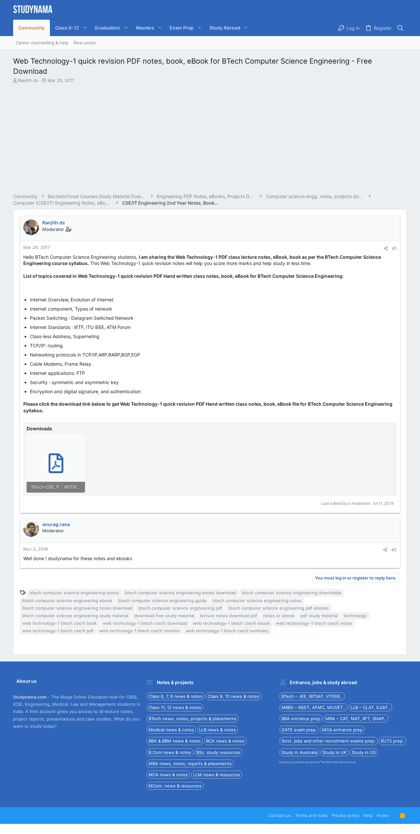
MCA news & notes (168, 774)
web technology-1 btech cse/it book (59, 623)
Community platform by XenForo (317, 762)
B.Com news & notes (170, 752)
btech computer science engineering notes (257, 600)
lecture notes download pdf (228, 615)
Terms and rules (311, 815)
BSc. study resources (218, 752)
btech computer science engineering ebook (67, 600)
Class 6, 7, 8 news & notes (175, 696)
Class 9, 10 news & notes (233, 696)
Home (383, 815)
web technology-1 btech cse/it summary (227, 630)
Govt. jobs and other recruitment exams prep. (329, 740)
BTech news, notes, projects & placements (192, 718)
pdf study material (319, 615)
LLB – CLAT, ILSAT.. (370, 707)
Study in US (364, 752)
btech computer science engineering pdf (180, 608)
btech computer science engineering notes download (77, 608)
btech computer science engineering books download (180, 592)
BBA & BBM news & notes (175, 740)
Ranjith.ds (28, 80)
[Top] (394, 815)
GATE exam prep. (299, 729)
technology (355, 615)
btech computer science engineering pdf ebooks (278, 608)
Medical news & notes (171, 729)
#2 (394, 549)
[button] (69, 28)
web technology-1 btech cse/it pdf (58, 630)
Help (368, 815)
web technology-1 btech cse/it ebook (231, 623)
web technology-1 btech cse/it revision (139, 630)
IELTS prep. (392, 740)
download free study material (164, 615)
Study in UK (334, 752)
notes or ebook (279, 615)
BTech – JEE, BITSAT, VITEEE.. (312, 696)
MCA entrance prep (342, 729)
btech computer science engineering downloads (291, 592)
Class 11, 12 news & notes (175, 707)
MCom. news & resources (175, 785)
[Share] (386, 248)
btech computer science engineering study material (75, 615)
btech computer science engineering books (74, 592)
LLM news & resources (216, 774)
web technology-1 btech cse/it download (145, 623)
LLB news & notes (217, 729)
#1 (394, 248)
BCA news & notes (225, 740)
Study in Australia (299, 752)
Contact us (280, 815)
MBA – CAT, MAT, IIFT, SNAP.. (356, 718)
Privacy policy (345, 815)
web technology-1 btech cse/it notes (314, 623)
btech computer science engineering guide (162, 600)
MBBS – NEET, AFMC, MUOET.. (314, 707)
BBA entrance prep (301, 718)
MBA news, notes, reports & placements (190, 763)
